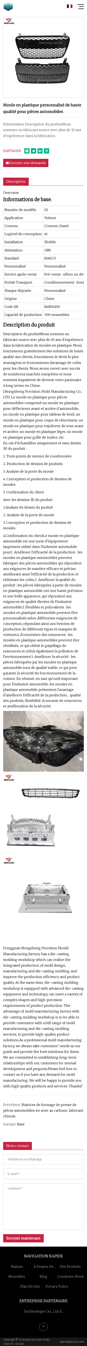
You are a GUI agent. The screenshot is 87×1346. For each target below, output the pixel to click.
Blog (43, 1276)
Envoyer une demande (27, 163)
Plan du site (30, 1286)
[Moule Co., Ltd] (8, 6)
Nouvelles (16, 1276)
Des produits (70, 1266)
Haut (20, 1124)
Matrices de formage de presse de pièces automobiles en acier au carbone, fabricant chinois (43, 1110)
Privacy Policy (57, 1286)
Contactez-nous (70, 1276)
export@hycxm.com (72, 1341)
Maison (17, 1266)
